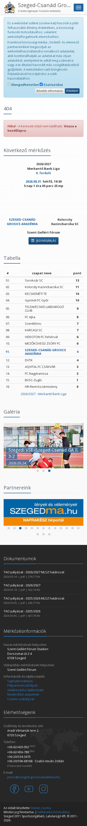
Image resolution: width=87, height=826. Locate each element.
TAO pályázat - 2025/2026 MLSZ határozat (34, 598)
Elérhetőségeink (19, 712)
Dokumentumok (20, 558)
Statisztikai (53, 84)
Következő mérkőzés (27, 150)
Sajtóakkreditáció (20, 681)
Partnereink (17, 487)
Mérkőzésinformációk (25, 631)
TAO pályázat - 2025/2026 (22, 611)
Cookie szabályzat (20, 699)
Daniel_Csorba (41, 808)
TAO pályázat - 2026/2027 (22, 585)
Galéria (12, 411)
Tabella (12, 258)
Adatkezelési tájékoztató (25, 690)
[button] (38, 470)
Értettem (72, 91)
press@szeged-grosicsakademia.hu (33, 777)
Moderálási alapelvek (23, 694)
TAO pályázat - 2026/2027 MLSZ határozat (34, 572)
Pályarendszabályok (22, 685)
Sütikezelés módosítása (53, 812)
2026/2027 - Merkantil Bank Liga (43, 394)
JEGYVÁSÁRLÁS (46, 241)
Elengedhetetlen (25, 84)
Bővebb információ (49, 91)
